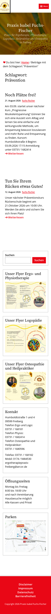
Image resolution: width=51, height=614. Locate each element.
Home (25, 62)
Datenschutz (25, 592)
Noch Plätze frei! (20, 95)
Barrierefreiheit (25, 596)
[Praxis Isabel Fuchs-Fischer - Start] (4, 6)
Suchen (10, 255)
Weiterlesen (16, 154)
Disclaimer (25, 584)
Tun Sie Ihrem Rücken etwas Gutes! (24, 184)
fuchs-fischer (28, 100)
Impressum (25, 588)
